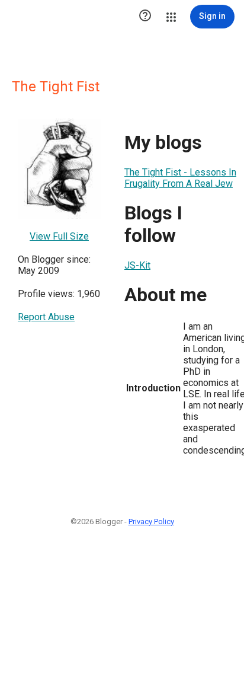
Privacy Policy (151, 521)
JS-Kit (137, 265)
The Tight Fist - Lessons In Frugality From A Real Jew (180, 178)
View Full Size (59, 236)
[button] (145, 16)
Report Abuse (46, 317)
